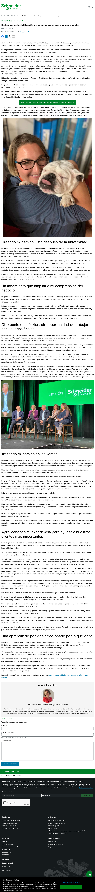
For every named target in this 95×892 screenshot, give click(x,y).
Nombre (4, 726)
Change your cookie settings (71, 882)
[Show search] (89, 7)
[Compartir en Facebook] (2, 36)
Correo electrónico (7, 732)
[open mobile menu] (93, 7)
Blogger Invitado (26, 31)
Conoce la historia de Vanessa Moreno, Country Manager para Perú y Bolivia (47, 102)
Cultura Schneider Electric (14, 16)
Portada (3, 16)
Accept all (71, 887)
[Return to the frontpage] (11, 7)
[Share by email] (13, 36)
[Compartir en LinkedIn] (6, 36)
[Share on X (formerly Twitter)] (10, 36)
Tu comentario (6, 741)
